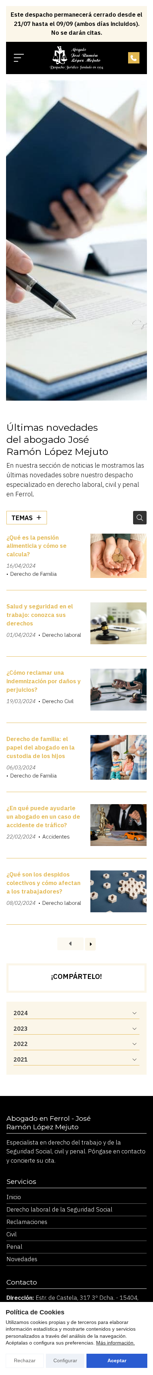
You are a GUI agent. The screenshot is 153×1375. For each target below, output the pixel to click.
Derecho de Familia (33, 573)
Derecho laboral (61, 634)
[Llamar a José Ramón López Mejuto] (133, 57)
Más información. (115, 1343)
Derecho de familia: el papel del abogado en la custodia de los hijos (40, 747)
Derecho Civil (58, 701)
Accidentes (56, 836)
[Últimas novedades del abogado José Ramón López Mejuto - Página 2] (90, 944)
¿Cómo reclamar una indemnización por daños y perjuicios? (43, 681)
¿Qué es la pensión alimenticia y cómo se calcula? (36, 546)
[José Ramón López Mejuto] (76, 57)
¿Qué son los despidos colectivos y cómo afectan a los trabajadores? (43, 882)
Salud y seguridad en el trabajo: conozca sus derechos (39, 614)
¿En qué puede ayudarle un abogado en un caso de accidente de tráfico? (43, 816)
